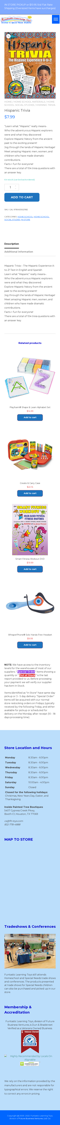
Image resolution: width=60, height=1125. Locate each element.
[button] (8, 36)
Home (8, 101)
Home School (25, 216)
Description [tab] (11, 243)
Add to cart (22, 197)
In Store (25, 219)
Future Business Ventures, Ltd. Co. (35, 1118)
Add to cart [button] (30, 417)
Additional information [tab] (18, 251)
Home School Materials (29, 101)
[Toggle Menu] (55, 19)
